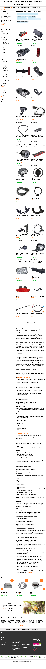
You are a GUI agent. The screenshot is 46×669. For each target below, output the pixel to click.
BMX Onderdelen (4, 19)
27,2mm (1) (5, 74)
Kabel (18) (4, 42)
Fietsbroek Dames (31, 622)
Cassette (2, 622)
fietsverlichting (41, 334)
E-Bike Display (10, 622)
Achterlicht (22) (5, 33)
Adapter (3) (5, 39)
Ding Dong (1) (5, 61)
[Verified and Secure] (35, 648)
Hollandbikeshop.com (23, 661)
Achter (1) (4, 49)
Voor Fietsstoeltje (17, 621)
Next (44, 589)
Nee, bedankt (30, 4)
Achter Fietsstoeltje (18, 622)
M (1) (3, 101)
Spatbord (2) (5, 82)
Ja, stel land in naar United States (19, 4)
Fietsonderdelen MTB (5, 13)
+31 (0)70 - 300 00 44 (9, 608)
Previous (2, 589)
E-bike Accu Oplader (11, 623)
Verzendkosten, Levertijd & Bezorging (16, 646)
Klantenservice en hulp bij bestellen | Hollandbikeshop (16, 642)
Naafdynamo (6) (5, 70)
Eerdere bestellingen (4, 642)
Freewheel (2, 623)
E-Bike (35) (4, 68)
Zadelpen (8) (5, 85)
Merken (23, 648)
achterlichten (26, 337)
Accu (9, 621)
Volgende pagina (39, 323)
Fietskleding (3, 23)
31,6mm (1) (5, 76)
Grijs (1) (4, 90)
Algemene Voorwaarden (26, 644)
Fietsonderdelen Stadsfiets (6, 16)
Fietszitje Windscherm (18, 623)
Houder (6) (4, 40)
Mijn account (3, 641)
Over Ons (23, 641)
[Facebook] (1, 637)
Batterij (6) (4, 66)
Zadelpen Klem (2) (6, 56)
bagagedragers (30, 572)
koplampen (22, 337)
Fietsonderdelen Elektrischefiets (6, 17)
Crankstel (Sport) (3, 621)
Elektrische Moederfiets (39, 623)
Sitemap (23, 645)
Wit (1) (4, 93)
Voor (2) (4, 52)
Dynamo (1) (5, 67)
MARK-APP (31, 661)
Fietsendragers (3, 21)
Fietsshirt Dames (31, 621)
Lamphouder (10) (6, 43)
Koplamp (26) (5, 34)
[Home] (1, 9)
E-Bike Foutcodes (14, 651)
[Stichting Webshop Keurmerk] (37, 644)
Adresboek (3, 644)
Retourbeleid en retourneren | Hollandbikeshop (16, 649)
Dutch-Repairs (24, 647)
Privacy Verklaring (25, 642)
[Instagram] (3, 637)
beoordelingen (40, 640)
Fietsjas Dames (31, 623)
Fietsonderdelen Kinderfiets (6, 20)
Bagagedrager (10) (6, 80)
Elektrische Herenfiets (39, 622)
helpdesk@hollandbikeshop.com (10, 610)
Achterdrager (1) (5, 51)
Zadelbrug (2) (5, 83)
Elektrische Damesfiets (39, 621)
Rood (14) (4, 92)
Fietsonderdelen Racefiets (5, 15)
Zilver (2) (4, 95)
